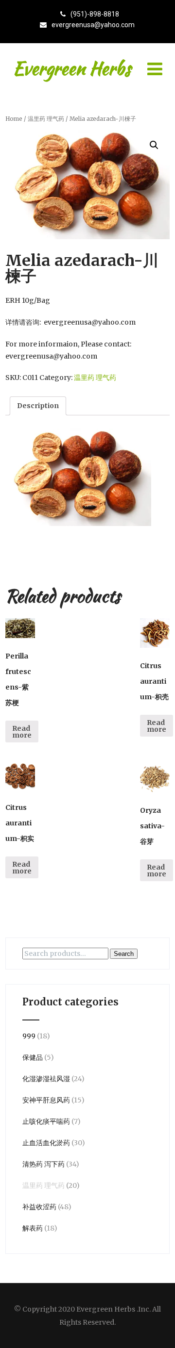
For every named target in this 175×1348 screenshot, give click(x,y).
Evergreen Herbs (72, 68)
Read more (22, 732)
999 (28, 1036)
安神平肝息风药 (46, 1100)
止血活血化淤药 (46, 1142)
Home (13, 118)
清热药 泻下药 (43, 1164)
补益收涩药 (39, 1206)
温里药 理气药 (46, 118)
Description (38, 405)
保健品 (32, 1057)
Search (124, 953)
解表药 (32, 1228)
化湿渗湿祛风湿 (46, 1078)
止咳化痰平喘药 (46, 1121)
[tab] (38, 405)
